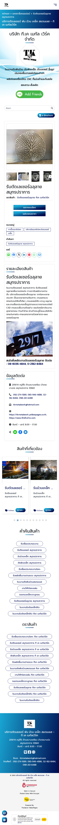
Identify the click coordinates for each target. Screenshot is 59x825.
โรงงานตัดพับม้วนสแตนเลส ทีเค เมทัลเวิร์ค (29, 668)
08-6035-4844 (17, 364)
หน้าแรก (5, 13)
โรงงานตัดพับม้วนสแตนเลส (29, 581)
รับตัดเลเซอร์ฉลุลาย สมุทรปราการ (20, 243)
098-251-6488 (26, 398)
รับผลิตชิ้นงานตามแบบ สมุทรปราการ (29, 575)
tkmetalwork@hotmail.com (26, 404)
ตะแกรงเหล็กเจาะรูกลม (29, 594)
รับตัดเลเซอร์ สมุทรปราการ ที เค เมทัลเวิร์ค (29, 643)
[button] (50, 176)
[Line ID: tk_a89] (15, 432)
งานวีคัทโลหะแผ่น (29, 588)
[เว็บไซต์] (25, 432)
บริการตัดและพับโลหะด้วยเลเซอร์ (37, 229)
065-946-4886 (35, 394)
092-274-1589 (19, 394)
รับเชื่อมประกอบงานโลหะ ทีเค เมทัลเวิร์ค (29, 636)
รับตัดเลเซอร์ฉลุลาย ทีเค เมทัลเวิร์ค (33, 197)
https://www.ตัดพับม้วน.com (22, 417)
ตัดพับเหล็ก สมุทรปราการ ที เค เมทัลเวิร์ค (29, 655)
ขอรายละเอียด (29, 207)
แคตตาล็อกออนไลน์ (21, 13)
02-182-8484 (49, 761)
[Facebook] (20, 432)
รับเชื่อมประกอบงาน (29, 543)
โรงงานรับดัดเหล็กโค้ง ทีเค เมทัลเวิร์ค (29, 613)
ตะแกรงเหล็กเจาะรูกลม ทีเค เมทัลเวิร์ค (29, 681)
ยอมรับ (44, 819)
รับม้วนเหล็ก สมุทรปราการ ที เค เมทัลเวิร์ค (29, 649)
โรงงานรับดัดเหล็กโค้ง (30, 607)
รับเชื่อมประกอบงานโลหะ (29, 569)
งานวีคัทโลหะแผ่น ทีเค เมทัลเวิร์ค (29, 674)
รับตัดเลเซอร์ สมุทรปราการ (29, 550)
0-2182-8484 (35, 364)
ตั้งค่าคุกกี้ (37, 819)
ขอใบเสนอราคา (29, 213)
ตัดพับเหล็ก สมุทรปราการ (29, 562)
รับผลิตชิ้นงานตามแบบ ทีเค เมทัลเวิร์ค (29, 662)
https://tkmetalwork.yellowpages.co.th (27, 414)
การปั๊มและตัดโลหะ (14, 229)
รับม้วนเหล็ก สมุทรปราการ (30, 556)
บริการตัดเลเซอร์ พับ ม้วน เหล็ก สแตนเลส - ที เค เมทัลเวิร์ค (32, 776)
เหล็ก (10, 233)
